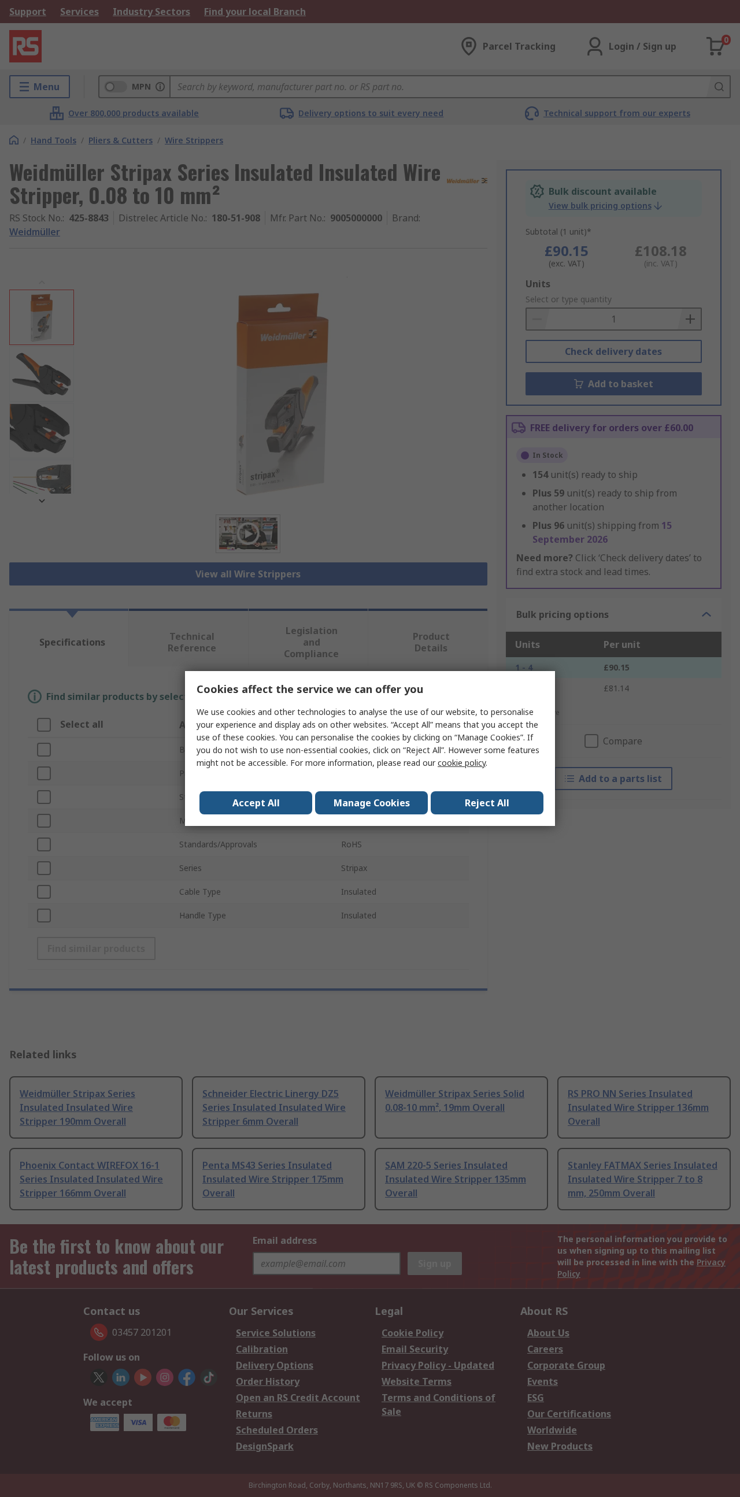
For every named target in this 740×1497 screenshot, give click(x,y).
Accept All (256, 802)
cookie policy (462, 762)
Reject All (487, 802)
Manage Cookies (372, 802)
